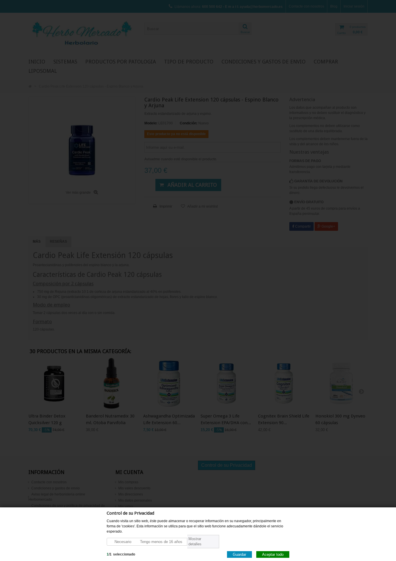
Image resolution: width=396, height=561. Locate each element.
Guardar (239, 554)
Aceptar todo (273, 554)
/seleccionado (121, 554)
